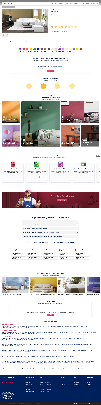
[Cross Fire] (62, 27)
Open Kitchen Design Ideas (55, 338)
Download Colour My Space (95, 0)
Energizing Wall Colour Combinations (23, 351)
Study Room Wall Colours (6, 350)
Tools (83, 3)
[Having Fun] (55, 27)
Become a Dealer (75, 0)
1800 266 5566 (12, 393)
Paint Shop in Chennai (6, 369)
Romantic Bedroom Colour (30, 327)
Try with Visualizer (55, 31)
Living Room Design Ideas (90, 332)
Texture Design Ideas (48, 362)
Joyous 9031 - (57, 90)
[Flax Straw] (66, 27)
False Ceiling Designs (18, 344)
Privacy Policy (15, 403)
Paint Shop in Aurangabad (38, 368)
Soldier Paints (77, 3)
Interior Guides (63, 379)
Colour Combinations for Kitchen (8, 338)
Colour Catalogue (42, 379)
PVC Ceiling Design (47, 344)
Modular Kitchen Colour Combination (22, 338)
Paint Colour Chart (66, 362)
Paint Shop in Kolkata (67, 368)
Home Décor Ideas (5, 362)
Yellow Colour (42, 389)
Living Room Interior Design (62, 361)
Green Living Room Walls (33, 333)
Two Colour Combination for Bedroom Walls (20, 326)
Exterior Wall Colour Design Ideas (26, 361)
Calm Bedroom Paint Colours (69, 326)
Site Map (32, 403)
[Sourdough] (59, 27)
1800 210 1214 (12, 394)
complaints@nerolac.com (9, 396)
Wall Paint (4, 356)
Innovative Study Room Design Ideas (20, 350)
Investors (88, 382)
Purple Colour (49, 386)
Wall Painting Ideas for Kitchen (19, 339)
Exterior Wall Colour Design (34, 363)
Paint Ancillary (42, 356)
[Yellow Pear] (76, 27)
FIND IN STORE (64, 31)
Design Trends (63, 384)
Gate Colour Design (23, 363)
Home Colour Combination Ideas (87, 361)
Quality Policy (27, 403)
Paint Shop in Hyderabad (16, 369)
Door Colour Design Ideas (45, 363)
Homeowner (4, 0)
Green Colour (42, 391)
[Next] (99, 156)
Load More (50, 263)
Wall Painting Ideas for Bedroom (57, 326)
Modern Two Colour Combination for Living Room (24, 332)
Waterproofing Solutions (50, 356)
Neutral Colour (49, 379)
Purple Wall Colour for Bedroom (82, 326)
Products (54, 3)
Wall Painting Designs (75, 362)
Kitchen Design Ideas (52, 361)
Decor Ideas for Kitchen (44, 338)
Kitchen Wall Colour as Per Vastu (80, 338)
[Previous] (97, 156)
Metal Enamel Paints (35, 356)
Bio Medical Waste (37, 403)
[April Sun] (43, 86)
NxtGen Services (61, 3)
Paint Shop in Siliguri (77, 368)
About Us (88, 379)
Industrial (12, 0)
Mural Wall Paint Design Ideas (15, 362)
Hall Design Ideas (15, 363)
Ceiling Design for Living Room (7, 345)
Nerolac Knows (76, 379)
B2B (8, 0)
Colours (71, 3)
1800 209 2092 (8, 392)
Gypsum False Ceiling (19, 345)
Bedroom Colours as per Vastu (36, 326)
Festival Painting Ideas (57, 362)
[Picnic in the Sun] (72, 86)
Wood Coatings (27, 356)
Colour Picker (76, 384)
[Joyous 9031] (69, 27)
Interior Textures (59, 356)
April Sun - (43, 90)
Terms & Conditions (21, 403)
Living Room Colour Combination (8, 332)
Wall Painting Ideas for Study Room (8, 351)
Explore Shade (6, 121)
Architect (17, 0)
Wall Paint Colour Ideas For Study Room (46, 350)
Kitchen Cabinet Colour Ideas (67, 338)
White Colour (49, 382)
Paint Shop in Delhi (48, 368)
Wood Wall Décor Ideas (85, 362)
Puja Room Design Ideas (38, 362)
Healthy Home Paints (43, 382)
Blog (67, 3)
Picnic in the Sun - (72, 90)
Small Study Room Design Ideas (61, 350)
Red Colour (41, 386)
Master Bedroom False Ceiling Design (85, 344)
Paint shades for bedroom (6, 326)
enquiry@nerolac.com (8, 398)
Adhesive (65, 356)
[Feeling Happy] (72, 27)
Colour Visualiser (76, 382)
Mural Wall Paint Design (6, 363)
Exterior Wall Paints (18, 356)
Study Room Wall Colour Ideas (74, 350)
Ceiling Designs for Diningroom (71, 344)
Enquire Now (62, 200)
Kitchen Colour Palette (30, 339)
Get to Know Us (86, 0)
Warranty (88, 3)
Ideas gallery (62, 386)
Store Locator (94, 3)
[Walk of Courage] (29, 86)
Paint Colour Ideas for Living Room (8, 333)
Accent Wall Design (5, 361)
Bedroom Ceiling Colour (6, 327)
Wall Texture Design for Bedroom (18, 327)
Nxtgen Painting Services (30, 391)
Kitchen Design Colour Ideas (7, 339)
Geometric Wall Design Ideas (73, 361)
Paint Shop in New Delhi (57, 368)
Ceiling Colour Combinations (7, 344)
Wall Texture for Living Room (40, 332)
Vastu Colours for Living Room (52, 332)
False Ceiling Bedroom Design (58, 344)
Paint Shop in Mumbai (19, 368)
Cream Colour (49, 391)
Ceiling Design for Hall (38, 344)
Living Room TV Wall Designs (21, 333)
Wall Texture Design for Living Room (66, 332)
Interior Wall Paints (10, 356)
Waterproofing (28, 389)
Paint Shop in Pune (28, 368)
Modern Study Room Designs (86, 350)
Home (11, 403)
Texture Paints (71, 356)
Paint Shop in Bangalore (86, 368)
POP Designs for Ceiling (27, 344)
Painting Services (5, 368)
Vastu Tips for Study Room (33, 350)
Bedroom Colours (46, 326)
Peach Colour (49, 389)
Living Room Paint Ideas (79, 332)
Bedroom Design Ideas (14, 361)
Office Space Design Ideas (27, 362)
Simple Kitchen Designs (34, 338)
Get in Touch (81, 0)
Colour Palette (42, 384)
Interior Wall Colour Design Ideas (40, 361)
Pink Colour (49, 384)
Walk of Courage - (29, 90)
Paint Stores (11, 368)
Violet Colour (42, 394)
